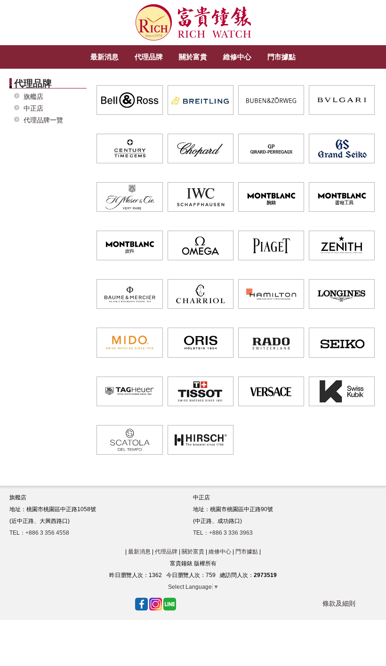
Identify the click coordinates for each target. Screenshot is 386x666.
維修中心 (220, 551)
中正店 (33, 108)
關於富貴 (193, 551)
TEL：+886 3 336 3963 (223, 533)
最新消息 (139, 551)
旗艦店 (33, 96)
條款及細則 (338, 603)
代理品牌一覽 (43, 120)
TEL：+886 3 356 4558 (39, 533)
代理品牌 (166, 551)
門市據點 (246, 551)
